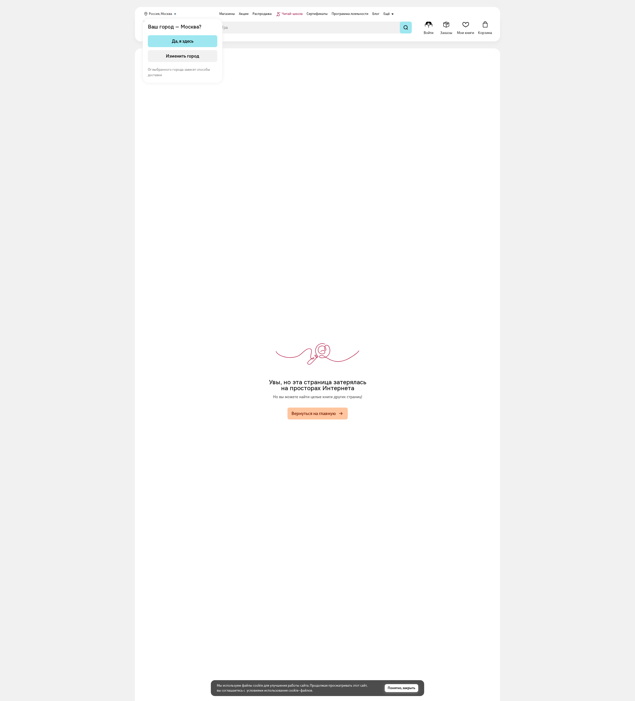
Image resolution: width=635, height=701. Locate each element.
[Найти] (406, 27)
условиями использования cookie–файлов (279, 690)
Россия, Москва (160, 14)
